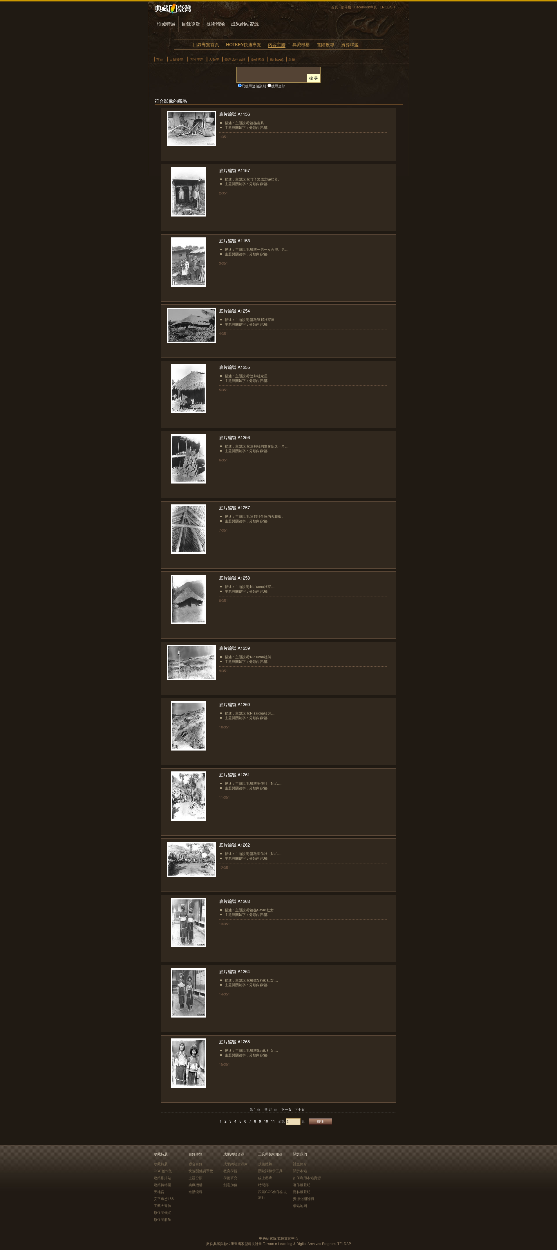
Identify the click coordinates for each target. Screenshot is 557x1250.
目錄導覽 (191, 23)
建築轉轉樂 (162, 1184)
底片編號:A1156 (234, 114)
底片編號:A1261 (234, 774)
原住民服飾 (162, 1219)
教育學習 (230, 1170)
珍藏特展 (166, 23)
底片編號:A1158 (234, 240)
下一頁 (286, 1109)
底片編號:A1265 (234, 1041)
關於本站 (300, 1170)
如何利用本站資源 (307, 1177)
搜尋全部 (278, 85)
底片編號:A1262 (234, 845)
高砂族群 (258, 59)
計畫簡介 (300, 1163)
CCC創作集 (163, 1170)
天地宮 (159, 1191)
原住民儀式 (162, 1212)
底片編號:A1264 (234, 971)
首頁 (334, 6)
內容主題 (276, 44)
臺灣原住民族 (235, 59)
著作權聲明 (301, 1184)
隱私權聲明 (301, 1191)
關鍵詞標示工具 (270, 1170)
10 (266, 1121)
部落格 (346, 6)
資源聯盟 (350, 44)
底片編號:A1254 (234, 311)
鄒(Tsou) (276, 59)
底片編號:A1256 (234, 437)
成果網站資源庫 (235, 1163)
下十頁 (299, 1109)
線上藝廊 (265, 1177)
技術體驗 (215, 23)
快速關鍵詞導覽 (201, 1170)
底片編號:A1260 (234, 704)
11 (273, 1121)
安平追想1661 (165, 1198)
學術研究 (230, 1177)
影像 (291, 59)
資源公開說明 (303, 1198)
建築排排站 (162, 1177)
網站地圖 (300, 1205)
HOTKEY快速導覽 (243, 44)
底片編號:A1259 (234, 648)
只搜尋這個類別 (254, 85)
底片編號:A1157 (234, 170)
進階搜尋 (325, 44)
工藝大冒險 (162, 1205)
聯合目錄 (195, 1163)
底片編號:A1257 (234, 507)
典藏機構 (301, 44)
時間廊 (263, 1184)
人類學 (214, 59)
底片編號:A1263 (234, 901)
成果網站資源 (245, 23)
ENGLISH (387, 6)
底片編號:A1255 (234, 367)
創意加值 (230, 1184)
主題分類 (195, 1177)
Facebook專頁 (365, 6)
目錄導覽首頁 (206, 44)
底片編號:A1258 (234, 578)
